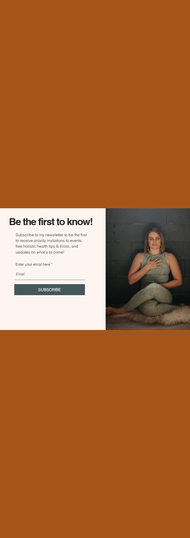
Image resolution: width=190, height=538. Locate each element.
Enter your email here (33, 264)
